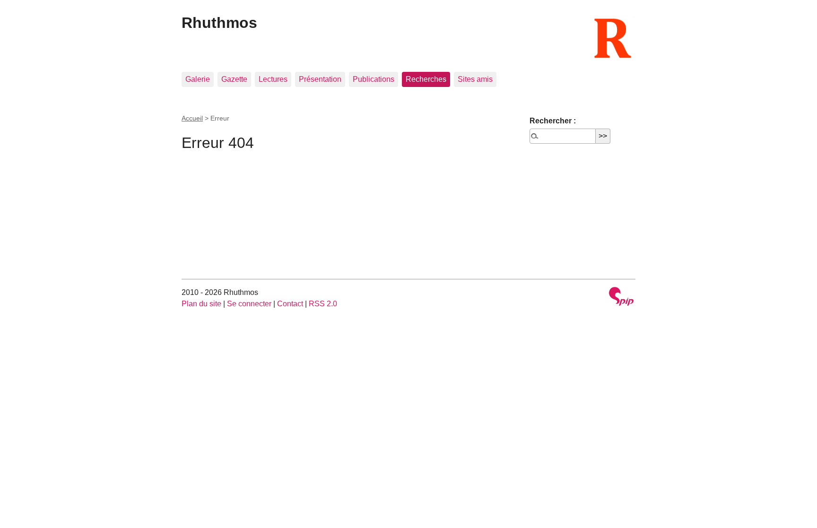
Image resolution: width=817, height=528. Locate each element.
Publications (373, 79)
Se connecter (249, 304)
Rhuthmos (219, 22)
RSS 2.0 (323, 304)
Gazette (234, 79)
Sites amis (475, 79)
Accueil (192, 118)
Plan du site (201, 304)
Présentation (320, 79)
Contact (290, 304)
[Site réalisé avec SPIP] (621, 297)
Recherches (426, 79)
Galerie (197, 79)
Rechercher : (553, 121)
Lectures (273, 79)
